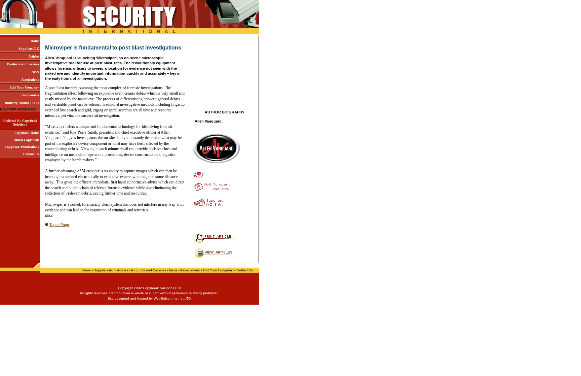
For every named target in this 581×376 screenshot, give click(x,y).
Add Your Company (217, 270)
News (173, 270)
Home (86, 270)
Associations (190, 270)
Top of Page (59, 225)
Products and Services (148, 270)
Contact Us (244, 270)
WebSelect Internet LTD (172, 298)
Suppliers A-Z (104, 270)
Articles (122, 270)
